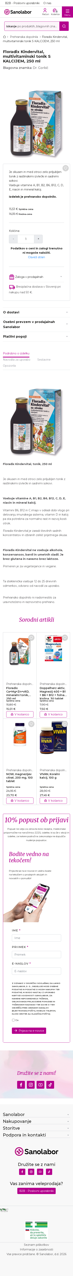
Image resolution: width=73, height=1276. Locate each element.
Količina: (14, 231)
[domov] (5, 37)
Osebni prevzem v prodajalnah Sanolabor (29, 324)
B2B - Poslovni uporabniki (22, 3)
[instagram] (30, 1084)
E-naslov (20, 963)
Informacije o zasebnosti (36, 1249)
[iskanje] (64, 26)
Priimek (19, 947)
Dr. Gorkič (40, 68)
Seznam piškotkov (36, 1245)
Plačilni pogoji (15, 336)
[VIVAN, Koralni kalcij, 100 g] (53, 741)
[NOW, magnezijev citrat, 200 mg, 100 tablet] (19, 741)
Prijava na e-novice (31, 1030)
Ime (15, 930)
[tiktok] (50, 1084)
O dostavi (11, 312)
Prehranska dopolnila (24, 37)
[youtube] (40, 1084)
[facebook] (21, 1084)
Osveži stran (36, 257)
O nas (47, 3)
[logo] (18, 12)
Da (16, 1020)
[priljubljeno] (65, 168)
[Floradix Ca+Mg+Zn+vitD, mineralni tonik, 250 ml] (19, 655)
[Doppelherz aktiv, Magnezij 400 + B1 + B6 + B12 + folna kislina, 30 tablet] (53, 655)
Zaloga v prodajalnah (29, 277)
